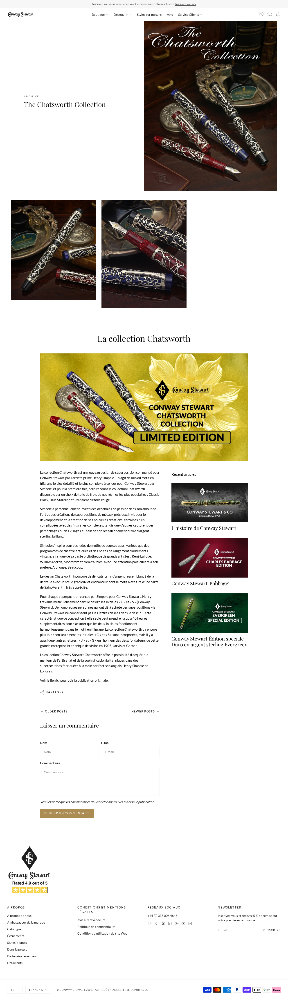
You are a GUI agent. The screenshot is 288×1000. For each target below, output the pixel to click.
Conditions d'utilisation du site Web (102, 933)
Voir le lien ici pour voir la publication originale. (74, 680)
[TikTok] (170, 924)
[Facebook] (156, 924)
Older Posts (56, 711)
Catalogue (14, 929)
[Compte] (261, 14)
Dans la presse (17, 949)
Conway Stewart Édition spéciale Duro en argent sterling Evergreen (209, 641)
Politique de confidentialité (96, 927)
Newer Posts (143, 711)
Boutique (98, 14)
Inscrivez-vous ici (185, 4)
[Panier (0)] (278, 14)
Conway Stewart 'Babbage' (200, 583)
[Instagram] (150, 924)
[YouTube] (183, 924)
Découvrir (121, 14)
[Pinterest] (177, 924)
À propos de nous (19, 915)
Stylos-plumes (17, 942)
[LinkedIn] (190, 924)
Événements (15, 936)
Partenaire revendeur (22, 956)
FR (12, 989)
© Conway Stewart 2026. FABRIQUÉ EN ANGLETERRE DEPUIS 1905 (102, 989)
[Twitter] (163, 924)
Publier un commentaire (67, 813)
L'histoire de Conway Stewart (203, 528)
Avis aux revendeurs (91, 920)
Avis (170, 14)
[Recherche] (269, 14)
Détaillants (14, 963)
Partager (54, 692)
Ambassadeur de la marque (26, 922)
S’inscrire (272, 930)
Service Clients (188, 14)
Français (36, 989)
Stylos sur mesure (149, 14)
